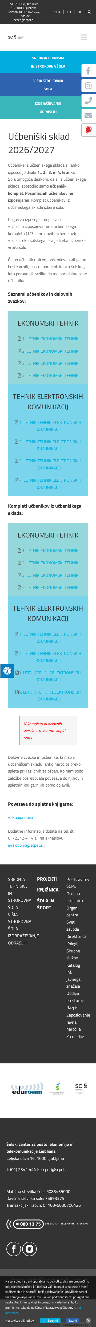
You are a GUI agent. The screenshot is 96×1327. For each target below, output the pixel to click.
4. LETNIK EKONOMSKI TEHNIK (50, 375)
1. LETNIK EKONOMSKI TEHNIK (50, 338)
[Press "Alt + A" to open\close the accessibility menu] (7, 671)
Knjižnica (48, 889)
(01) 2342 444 (29, 11)
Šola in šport (45, 904)
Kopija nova (22, 817)
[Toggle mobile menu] (84, 37)
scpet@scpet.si (24, 19)
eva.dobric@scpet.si (26, 845)
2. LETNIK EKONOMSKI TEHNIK (50, 351)
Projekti (47, 878)
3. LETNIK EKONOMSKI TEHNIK (50, 363)
